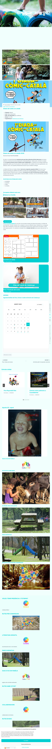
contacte (29, 14)
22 (24, 324)
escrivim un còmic (9, 260)
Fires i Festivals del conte (11, 290)
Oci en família (12, 106)
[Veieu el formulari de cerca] (40, 13)
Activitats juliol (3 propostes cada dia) (41, 361)
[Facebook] (44, 12)
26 (14, 327)
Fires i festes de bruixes (7, 361)
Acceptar (26, 740)
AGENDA (5, 295)
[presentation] (13, 379)
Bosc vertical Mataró (34, 206)
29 (24, 327)
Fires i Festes (6, 106)
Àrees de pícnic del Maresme (13, 206)
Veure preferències (26, 744)
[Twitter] (46, 12)
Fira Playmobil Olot (10, 390)
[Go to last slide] (4, 385)
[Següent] (48, 385)
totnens (6, 392)
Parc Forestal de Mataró (9, 223)
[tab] (23, 399)
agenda (19, 12)
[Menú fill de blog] (24, 12)
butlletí (24, 14)
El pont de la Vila (9, 216)
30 (28, 327)
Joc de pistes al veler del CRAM (35, 215)
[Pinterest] (44, 15)
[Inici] (3, 104)
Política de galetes (25, 747)
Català (8, 747)
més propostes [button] (7, 221)
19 (14, 324)
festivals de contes (7, 354)
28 (21, 327)
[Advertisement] (26, 39)
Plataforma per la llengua (17, 118)
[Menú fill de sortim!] (28, 12)
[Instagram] (48, 12)
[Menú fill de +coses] (33, 12)
